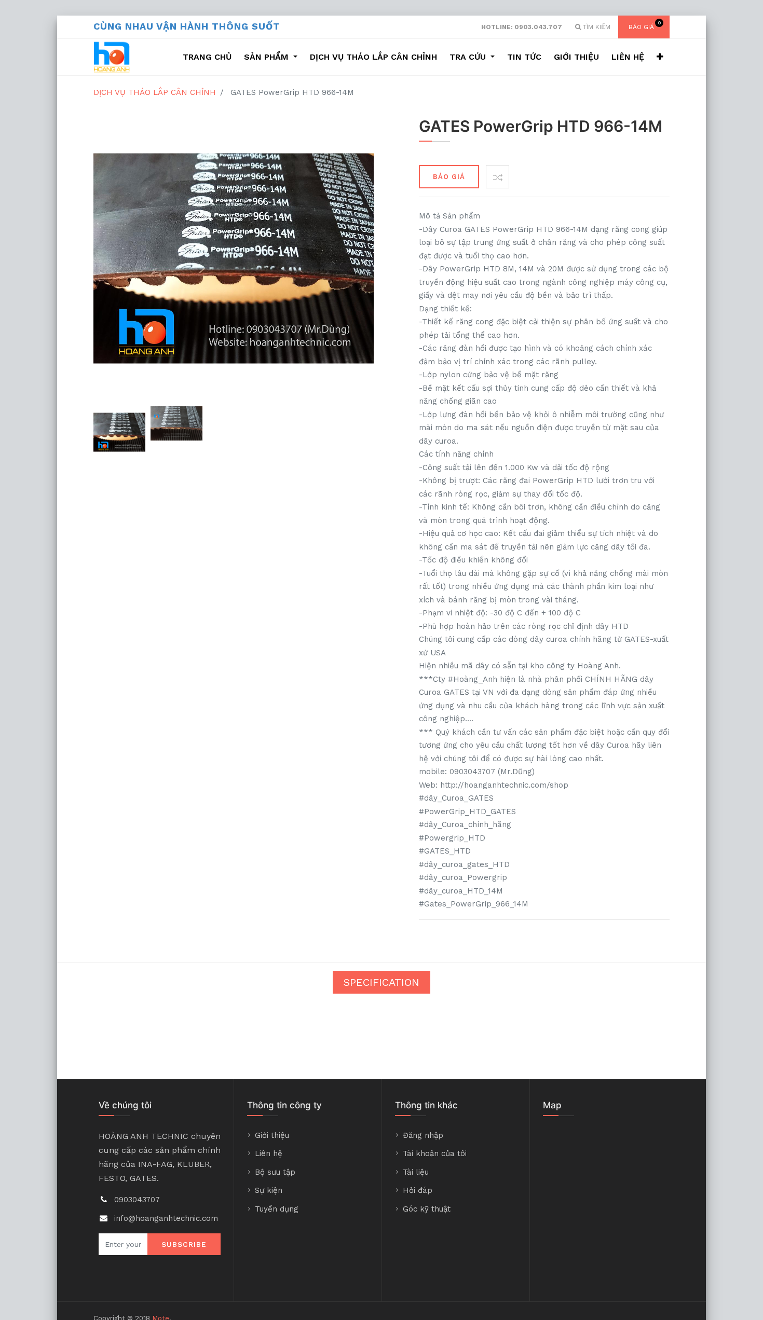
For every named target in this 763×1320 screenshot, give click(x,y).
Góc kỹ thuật (427, 1209)
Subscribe (184, 1244)
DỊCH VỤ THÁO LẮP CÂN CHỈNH (154, 92)
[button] (660, 57)
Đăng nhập (423, 1135)
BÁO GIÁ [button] (449, 177)
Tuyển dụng (276, 1209)
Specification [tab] (381, 982)
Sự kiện (268, 1190)
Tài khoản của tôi (435, 1153)
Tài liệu (416, 1172)
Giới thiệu (272, 1135)
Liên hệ (268, 1153)
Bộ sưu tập (275, 1172)
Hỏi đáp (417, 1190)
